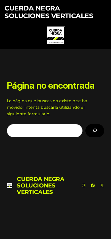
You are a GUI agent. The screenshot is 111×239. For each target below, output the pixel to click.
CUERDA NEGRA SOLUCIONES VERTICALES (49, 12)
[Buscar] (94, 130)
